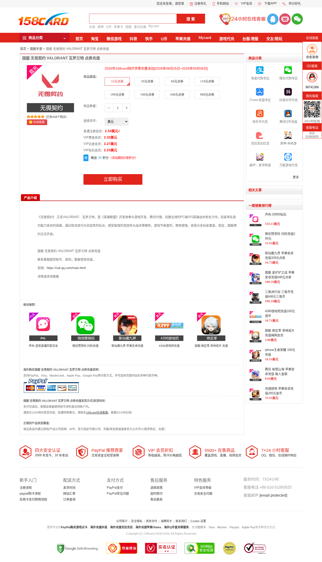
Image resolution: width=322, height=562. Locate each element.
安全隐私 (136, 521)
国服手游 (36, 48)
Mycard (154, 26)
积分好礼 (295, 3)
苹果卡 (118, 27)
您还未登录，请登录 (170, 3)
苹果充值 (182, 39)
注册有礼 (200, 3)
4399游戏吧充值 (169, 346)
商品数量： (91, 106)
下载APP (270, 3)
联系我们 (181, 521)
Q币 (108, 27)
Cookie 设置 (198, 521)
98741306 (312, 87)
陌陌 (128, 27)
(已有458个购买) (56, 117)
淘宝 (95, 39)
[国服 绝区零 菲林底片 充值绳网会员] (211, 326)
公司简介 (122, 521)
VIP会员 (246, 3)
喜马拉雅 (140, 27)
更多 (296, 177)
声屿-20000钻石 (275, 214)
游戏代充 (226, 39)
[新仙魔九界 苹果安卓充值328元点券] (127, 326)
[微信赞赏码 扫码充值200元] (85, 326)
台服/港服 (250, 39)
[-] (109, 108)
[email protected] (273, 495)
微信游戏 (114, 39)
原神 (101, 27)
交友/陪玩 (274, 39)
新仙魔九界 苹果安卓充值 (127, 346)
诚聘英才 (166, 521)
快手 (149, 39)
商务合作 (151, 521)
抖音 (92, 27)
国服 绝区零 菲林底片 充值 (211, 346)
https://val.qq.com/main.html (66, 268)
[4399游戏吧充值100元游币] (169, 326)
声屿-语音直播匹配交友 (43, 346)
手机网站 (223, 3)
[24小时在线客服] (285, 19)
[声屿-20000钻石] (43, 326)
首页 (79, 39)
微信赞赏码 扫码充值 (85, 346)
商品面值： (91, 76)
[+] (126, 108)
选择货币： (91, 120)
